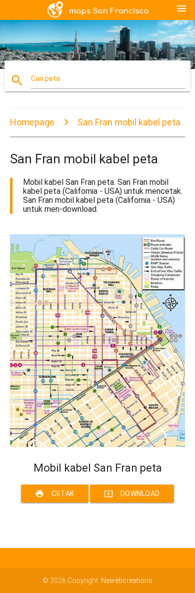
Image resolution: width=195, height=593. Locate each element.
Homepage (32, 122)
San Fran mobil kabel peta (129, 122)
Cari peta (45, 78)
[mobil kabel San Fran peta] (98, 445)
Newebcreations (126, 581)
